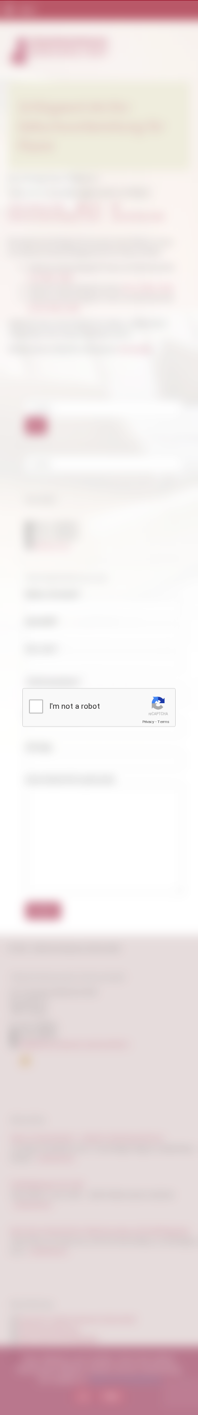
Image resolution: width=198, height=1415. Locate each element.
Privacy (148, 721)
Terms (163, 721)
